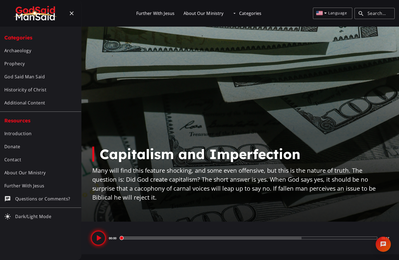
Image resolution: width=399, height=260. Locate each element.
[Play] (98, 238)
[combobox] (321, 13)
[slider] (249, 238)
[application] (240, 238)
